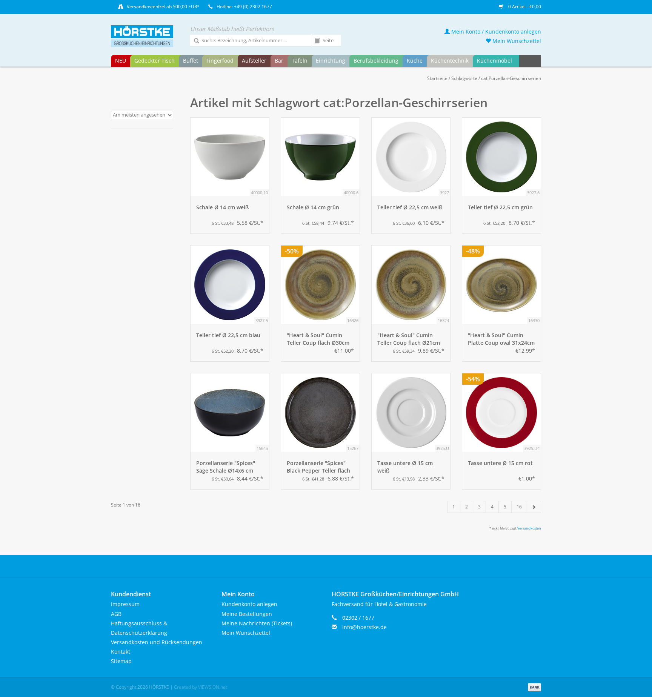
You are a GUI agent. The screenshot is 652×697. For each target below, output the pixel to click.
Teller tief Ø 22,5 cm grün (500, 207)
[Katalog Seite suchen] (314, 41)
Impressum (125, 604)
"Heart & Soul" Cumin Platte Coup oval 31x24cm (501, 339)
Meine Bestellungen (246, 613)
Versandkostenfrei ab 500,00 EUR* (163, 6)
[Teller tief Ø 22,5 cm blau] (230, 285)
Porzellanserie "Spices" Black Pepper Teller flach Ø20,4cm (318, 466)
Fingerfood (220, 60)
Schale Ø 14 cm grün (313, 207)
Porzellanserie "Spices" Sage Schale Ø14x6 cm (225, 466)
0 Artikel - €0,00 (524, 6)
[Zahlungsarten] (533, 686)
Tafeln (300, 60)
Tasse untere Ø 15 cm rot (500, 463)
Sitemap (121, 661)
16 (519, 507)
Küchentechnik (450, 60)
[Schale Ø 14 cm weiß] (230, 157)
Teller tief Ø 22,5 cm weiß (409, 207)
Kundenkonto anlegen (249, 604)
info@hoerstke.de (364, 627)
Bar (279, 60)
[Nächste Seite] (534, 507)
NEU (120, 60)
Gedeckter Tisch (154, 60)
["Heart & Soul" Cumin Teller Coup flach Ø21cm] (411, 285)
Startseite (437, 78)
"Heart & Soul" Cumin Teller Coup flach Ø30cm (318, 339)
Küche (415, 60)
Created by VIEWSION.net (200, 687)
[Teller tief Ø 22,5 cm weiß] (411, 157)
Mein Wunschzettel (516, 41)
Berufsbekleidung (376, 60)
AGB (116, 613)
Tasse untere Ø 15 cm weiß (405, 466)
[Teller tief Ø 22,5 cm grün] (501, 157)
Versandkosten (529, 528)
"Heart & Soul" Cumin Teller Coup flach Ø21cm (408, 339)
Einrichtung (330, 60)
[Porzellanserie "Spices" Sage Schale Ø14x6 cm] (230, 412)
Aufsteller (254, 60)
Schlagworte (464, 78)
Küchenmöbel (494, 60)
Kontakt (120, 651)
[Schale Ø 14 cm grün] (320, 157)
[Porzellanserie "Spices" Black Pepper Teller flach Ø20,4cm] (320, 412)
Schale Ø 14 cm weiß (222, 207)
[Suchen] (194, 41)
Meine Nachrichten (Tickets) (256, 623)
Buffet (190, 60)
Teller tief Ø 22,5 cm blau (228, 335)
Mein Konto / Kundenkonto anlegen (495, 31)
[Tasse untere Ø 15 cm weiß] (411, 412)
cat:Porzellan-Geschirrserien (511, 78)
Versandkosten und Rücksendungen (156, 642)
